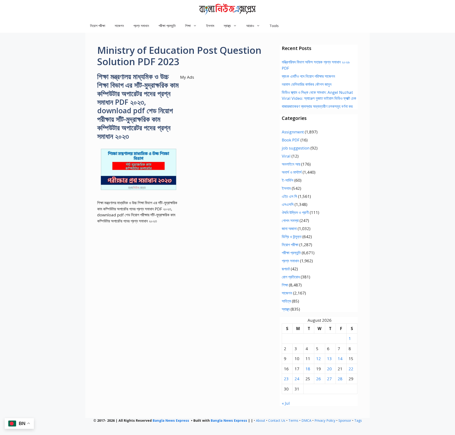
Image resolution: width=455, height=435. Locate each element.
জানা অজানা (289, 228)
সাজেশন (119, 25)
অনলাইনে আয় (291, 164)
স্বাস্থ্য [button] (227, 25)
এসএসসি (288, 204)
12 (318, 358)
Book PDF (291, 140)
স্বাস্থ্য (286, 309)
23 (286, 378)
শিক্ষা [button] (188, 25)
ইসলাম (210, 25)
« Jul (286, 403)
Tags (358, 420)
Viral (286, 156)
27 (329, 378)
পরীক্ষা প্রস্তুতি (167, 25)
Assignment (293, 132)
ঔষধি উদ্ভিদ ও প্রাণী (295, 212)
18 (307, 369)
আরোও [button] (250, 25)
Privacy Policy (324, 420)
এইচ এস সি (289, 196)
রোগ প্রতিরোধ (291, 277)
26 (318, 378)
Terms (293, 420)
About (260, 420)
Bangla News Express (171, 420)
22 (351, 369)
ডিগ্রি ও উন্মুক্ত (291, 236)
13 (329, 358)
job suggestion (295, 148)
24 (297, 378)
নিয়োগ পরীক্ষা (97, 25)
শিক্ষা (285, 285)
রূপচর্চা (286, 269)
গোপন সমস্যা (290, 220)
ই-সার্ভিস (287, 180)
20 (329, 369)
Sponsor (344, 420)
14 (340, 358)
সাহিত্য (286, 301)
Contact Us (276, 420)
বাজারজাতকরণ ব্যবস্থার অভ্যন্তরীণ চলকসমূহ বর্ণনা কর (317, 106)
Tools (274, 25)
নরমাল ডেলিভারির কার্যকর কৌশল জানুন (307, 84)
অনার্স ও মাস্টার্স (292, 172)
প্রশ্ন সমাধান (141, 25)
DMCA (306, 420)
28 (340, 378)
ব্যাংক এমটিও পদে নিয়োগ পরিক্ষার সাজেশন (308, 76)
